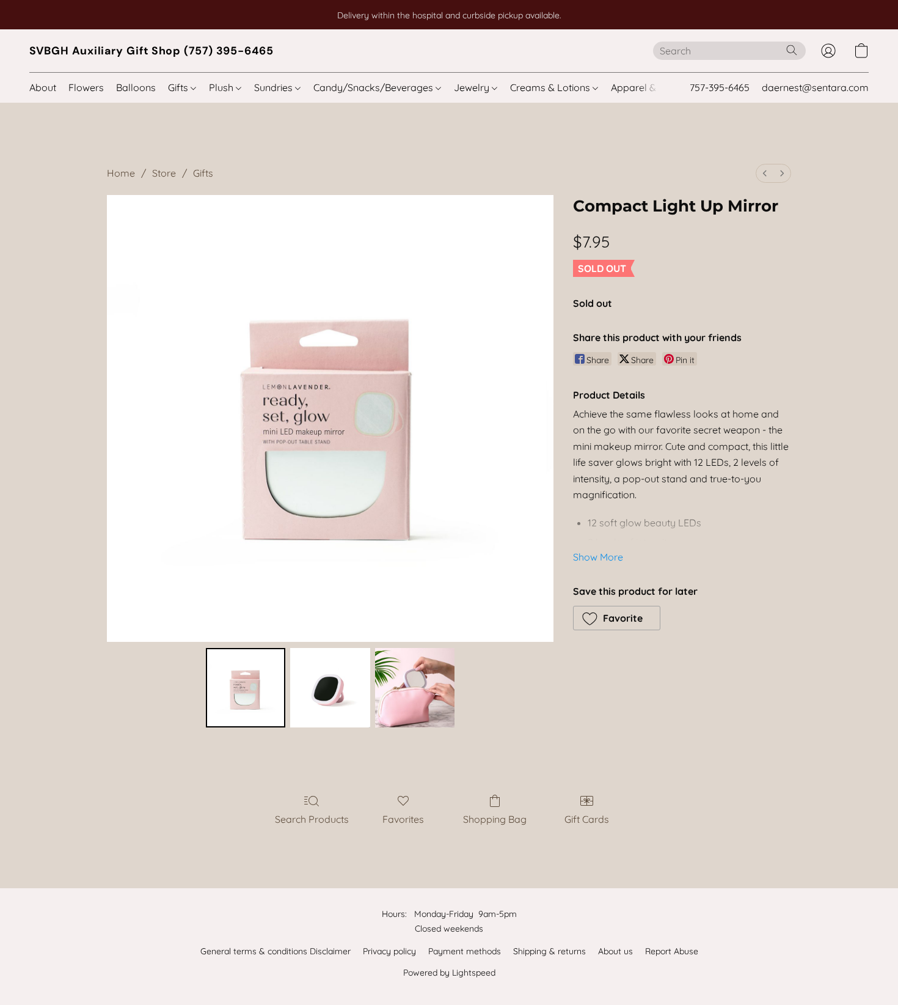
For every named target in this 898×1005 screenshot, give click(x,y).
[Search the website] (792, 50)
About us (615, 951)
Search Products (312, 819)
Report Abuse (671, 951)
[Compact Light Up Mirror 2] (414, 687)
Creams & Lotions (551, 87)
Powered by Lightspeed (449, 972)
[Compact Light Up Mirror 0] (245, 687)
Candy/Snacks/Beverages (374, 87)
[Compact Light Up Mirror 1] (330, 687)
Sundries (274, 87)
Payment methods (464, 951)
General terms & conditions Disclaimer (275, 951)
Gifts (179, 87)
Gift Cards (586, 819)
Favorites (403, 819)
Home (121, 173)
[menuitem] (764, 173)
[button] (151, 50)
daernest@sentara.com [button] (815, 87)
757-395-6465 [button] (720, 87)
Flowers (86, 87)
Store (164, 173)
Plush (222, 87)
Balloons (136, 87)
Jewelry (473, 87)
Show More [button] (598, 557)
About (42, 87)
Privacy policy (389, 951)
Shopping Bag (495, 819)
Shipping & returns (549, 951)
